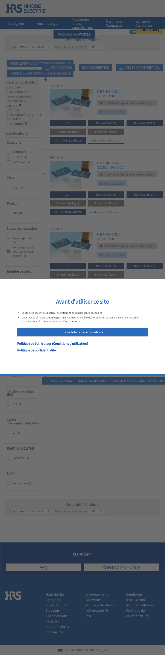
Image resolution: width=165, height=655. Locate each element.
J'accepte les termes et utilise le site (82, 332)
